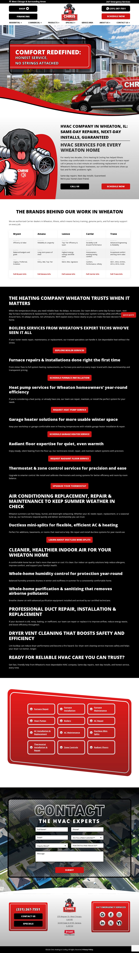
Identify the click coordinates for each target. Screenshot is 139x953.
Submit (69, 870)
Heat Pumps (40, 721)
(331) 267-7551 (28, 909)
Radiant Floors (101, 747)
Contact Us (122, 22)
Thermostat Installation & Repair (40, 747)
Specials (70, 22)
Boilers (67, 721)
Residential (14, 22)
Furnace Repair (41, 709)
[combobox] (87, 837)
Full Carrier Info (92, 274)
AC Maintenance (72, 732)
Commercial (34, 22)
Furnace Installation (69, 709)
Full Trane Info (116, 274)
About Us (104, 22)
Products (53, 22)
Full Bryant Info (19, 274)
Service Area (87, 22)
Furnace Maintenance (100, 709)
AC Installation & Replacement (42, 732)
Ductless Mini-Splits (101, 732)
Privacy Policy (87, 950)
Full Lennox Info (68, 274)
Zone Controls (71, 747)
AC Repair (98, 721)
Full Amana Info (44, 274)
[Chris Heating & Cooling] (69, 11)
